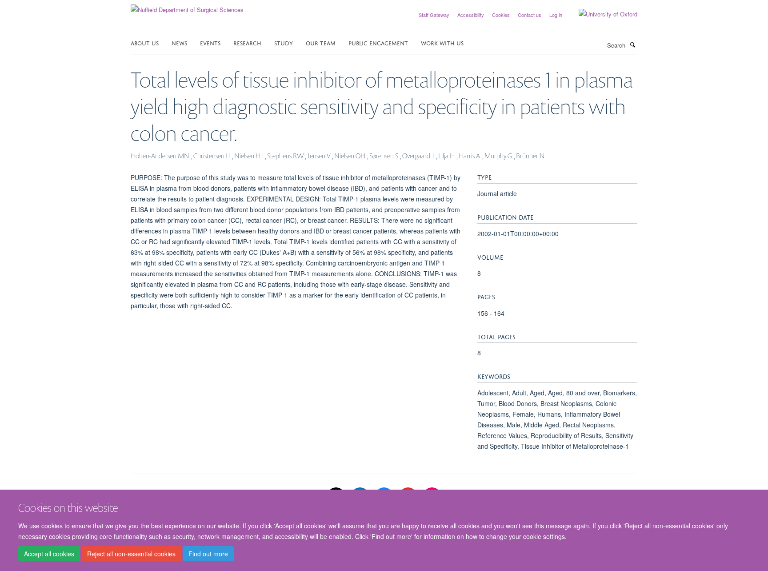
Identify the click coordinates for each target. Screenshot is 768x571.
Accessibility (470, 14)
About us (145, 42)
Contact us (529, 14)
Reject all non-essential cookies (131, 553)
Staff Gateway (434, 14)
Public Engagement (378, 42)
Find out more (208, 553)
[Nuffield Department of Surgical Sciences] (187, 6)
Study (283, 42)
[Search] (632, 44)
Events (210, 42)
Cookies (501, 14)
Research (247, 42)
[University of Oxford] (601, 14)
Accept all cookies (49, 553)
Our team (321, 42)
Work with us (442, 42)
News (179, 42)
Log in (555, 14)
